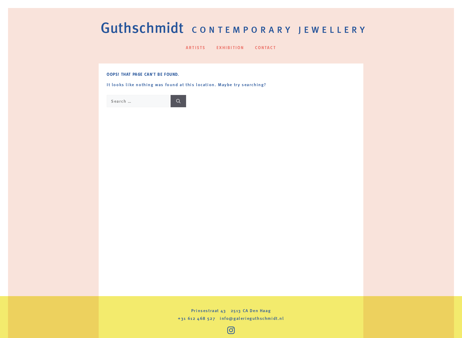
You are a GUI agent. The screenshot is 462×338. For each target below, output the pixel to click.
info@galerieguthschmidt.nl (252, 318)
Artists (196, 47)
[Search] (178, 101)
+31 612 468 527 (196, 318)
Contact (265, 47)
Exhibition (230, 47)
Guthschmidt (142, 26)
